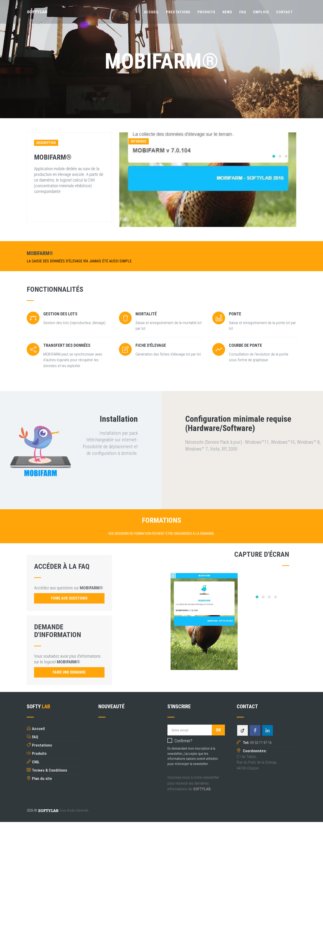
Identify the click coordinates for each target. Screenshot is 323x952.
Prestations (178, 12)
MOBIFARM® (52, 157)
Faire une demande (69, 672)
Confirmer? (183, 740)
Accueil (151, 12)
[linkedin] (267, 730)
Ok (218, 729)
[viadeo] (242, 730)
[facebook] (255, 730)
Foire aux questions (69, 598)
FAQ (242, 12)
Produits (206, 12)
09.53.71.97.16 (257, 742)
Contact (284, 12)
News (227, 12)
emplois (261, 12)
